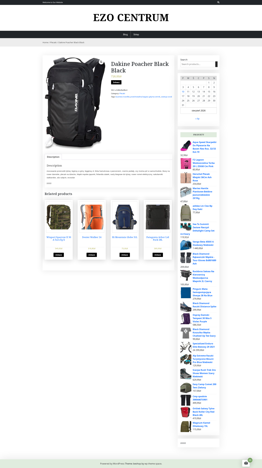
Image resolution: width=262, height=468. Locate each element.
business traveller (122, 96)
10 (183, 91)
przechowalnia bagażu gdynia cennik (145, 96)
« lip (197, 118)
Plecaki (53, 42)
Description (53, 156)
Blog (125, 34)
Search (183, 59)
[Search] (216, 64)
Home (45, 42)
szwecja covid (166, 96)
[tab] (53, 157)
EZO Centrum (131, 17)
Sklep (136, 34)
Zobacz (116, 82)
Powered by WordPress (112, 463)
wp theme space (153, 463)
